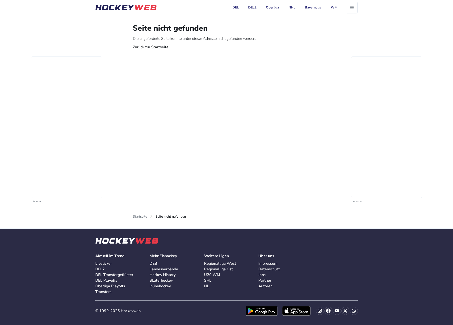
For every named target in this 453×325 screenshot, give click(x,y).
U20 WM (212, 274)
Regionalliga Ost (218, 269)
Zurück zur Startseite (150, 47)
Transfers (103, 291)
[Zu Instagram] (320, 311)
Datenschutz (269, 269)
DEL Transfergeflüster (114, 274)
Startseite (140, 216)
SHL (207, 280)
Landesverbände (164, 269)
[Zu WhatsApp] (354, 311)
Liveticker (103, 263)
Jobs (262, 274)
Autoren (265, 286)
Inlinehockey (160, 286)
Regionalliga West (220, 263)
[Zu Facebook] (328, 311)
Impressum (267, 263)
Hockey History (163, 274)
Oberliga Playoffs (110, 286)
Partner (264, 280)
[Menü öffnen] (352, 7)
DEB (153, 263)
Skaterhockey (161, 280)
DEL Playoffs (106, 280)
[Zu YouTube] (337, 311)
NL (206, 286)
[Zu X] (345, 311)
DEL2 (100, 269)
